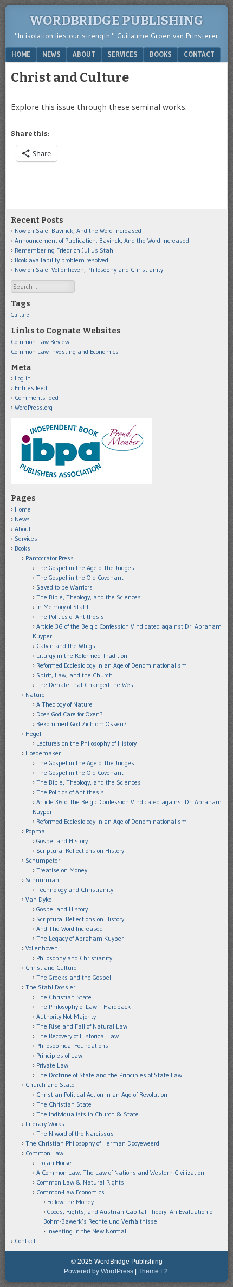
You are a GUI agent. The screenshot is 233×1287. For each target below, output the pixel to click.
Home (20, 54)
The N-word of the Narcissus (75, 1133)
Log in (23, 378)
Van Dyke (38, 899)
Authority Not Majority (66, 1016)
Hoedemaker (43, 753)
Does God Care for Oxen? (69, 714)
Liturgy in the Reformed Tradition (81, 655)
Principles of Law (59, 1055)
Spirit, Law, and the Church (74, 675)
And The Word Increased (69, 928)
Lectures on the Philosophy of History (86, 743)
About (84, 54)
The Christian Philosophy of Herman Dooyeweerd (92, 1143)
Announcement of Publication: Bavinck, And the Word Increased (102, 240)
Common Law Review (40, 342)
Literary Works (44, 1124)
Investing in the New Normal (86, 1231)
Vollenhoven (41, 948)
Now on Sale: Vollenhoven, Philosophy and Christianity (89, 270)
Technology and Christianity (74, 889)
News (51, 54)
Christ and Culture (51, 967)
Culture (20, 315)
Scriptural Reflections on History (80, 850)
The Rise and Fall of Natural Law (81, 1026)
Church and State (50, 1085)
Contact (199, 54)
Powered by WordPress (98, 1271)
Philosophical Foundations (72, 1046)
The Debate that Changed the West (85, 685)
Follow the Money (70, 1202)
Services (122, 54)
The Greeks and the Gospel (73, 977)
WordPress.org (34, 407)
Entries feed (31, 388)
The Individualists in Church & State (87, 1114)
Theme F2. (154, 1271)
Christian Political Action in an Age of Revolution (101, 1094)
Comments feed (37, 397)
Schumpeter (42, 860)
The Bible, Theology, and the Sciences (88, 597)
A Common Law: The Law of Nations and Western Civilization (120, 1172)
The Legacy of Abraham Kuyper (80, 938)
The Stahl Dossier (50, 987)
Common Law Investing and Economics (65, 351)
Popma (35, 831)
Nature (35, 694)
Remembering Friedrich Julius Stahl (65, 250)
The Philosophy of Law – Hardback (83, 1007)
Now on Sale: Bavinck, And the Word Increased (78, 231)
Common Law (44, 1153)
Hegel (33, 733)
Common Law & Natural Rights (80, 1182)
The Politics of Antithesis (70, 616)
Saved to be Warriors (64, 587)
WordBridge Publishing (116, 20)
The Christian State (64, 997)
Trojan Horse (54, 1163)
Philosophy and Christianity (74, 958)
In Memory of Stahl (62, 607)
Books (161, 54)
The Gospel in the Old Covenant (80, 577)
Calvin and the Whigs (65, 646)
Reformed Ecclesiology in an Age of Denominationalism (111, 665)
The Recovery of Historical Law (77, 1036)
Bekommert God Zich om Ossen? (81, 724)
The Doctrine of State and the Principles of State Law (109, 1075)
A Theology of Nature (64, 704)
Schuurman (42, 880)
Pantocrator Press (49, 558)
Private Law (52, 1065)
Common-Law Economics (70, 1192)
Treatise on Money (61, 870)
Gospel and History (62, 841)
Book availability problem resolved (61, 260)
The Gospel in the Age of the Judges (85, 568)
